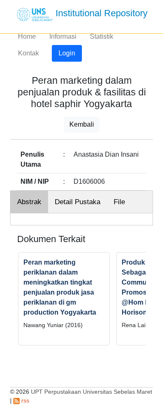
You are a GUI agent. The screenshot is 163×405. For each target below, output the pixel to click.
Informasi (62, 36)
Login (67, 53)
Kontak (28, 53)
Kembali (81, 124)
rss (24, 400)
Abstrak (29, 202)
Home (27, 36)
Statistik (101, 36)
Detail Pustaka (77, 202)
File (119, 202)
